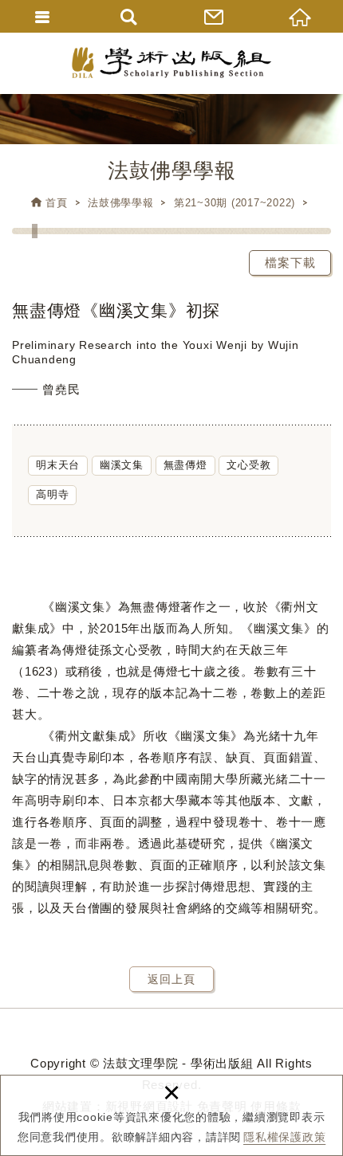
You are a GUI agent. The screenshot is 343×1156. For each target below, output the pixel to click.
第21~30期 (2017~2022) (234, 203)
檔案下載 (290, 262)
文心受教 (248, 465)
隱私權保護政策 (284, 1137)
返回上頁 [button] (171, 979)
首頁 (56, 203)
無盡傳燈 (185, 465)
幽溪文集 (122, 465)
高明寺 (52, 494)
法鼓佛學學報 (121, 203)
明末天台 (58, 465)
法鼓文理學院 (171, 62)
